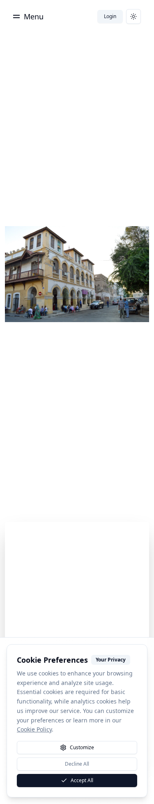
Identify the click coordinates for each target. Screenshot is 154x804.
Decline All (77, 763)
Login (110, 16)
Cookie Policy (34, 729)
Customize (82, 747)
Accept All (82, 780)
